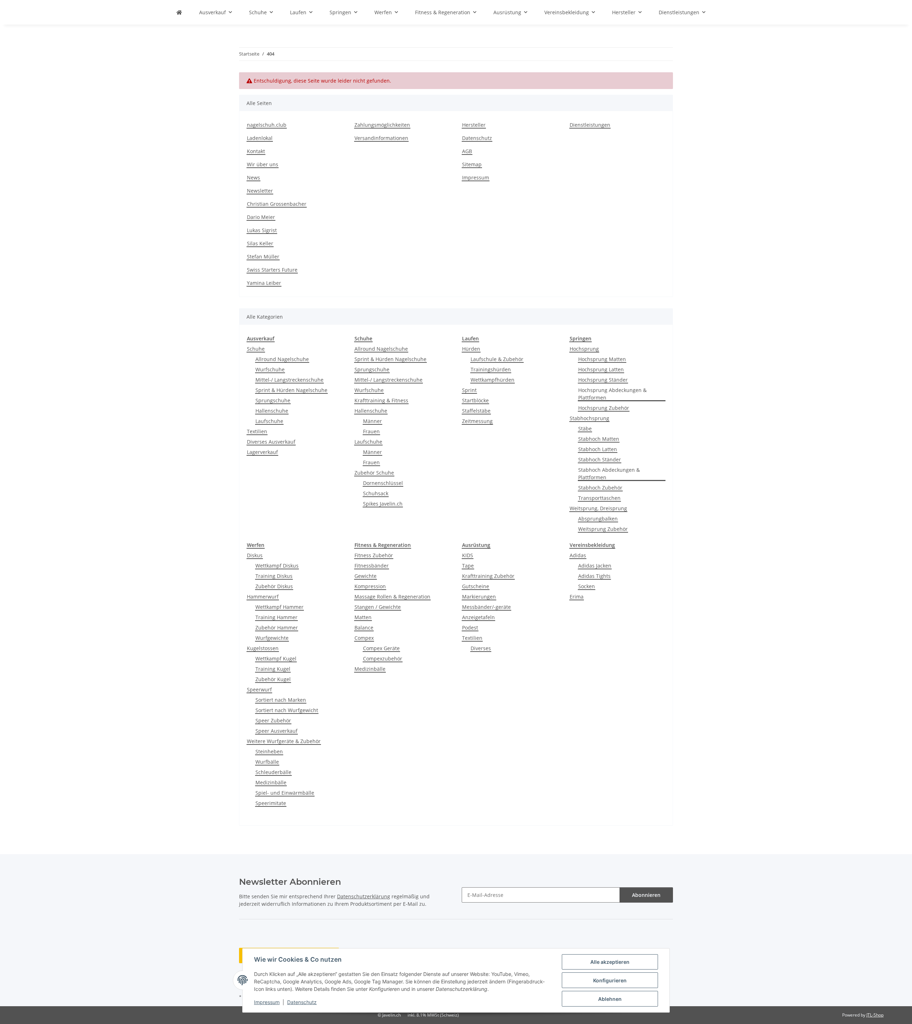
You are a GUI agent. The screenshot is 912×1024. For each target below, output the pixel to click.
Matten (363, 617)
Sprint (469, 390)
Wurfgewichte (272, 637)
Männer (372, 421)
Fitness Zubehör (373, 555)
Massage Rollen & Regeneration (392, 596)
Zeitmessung (477, 421)
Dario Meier (261, 217)
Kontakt (256, 151)
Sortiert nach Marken (280, 699)
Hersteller (474, 124)
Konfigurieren (610, 980)
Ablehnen (610, 999)
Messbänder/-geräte (486, 607)
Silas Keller (260, 243)
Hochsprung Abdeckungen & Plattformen (612, 394)
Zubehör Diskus (274, 586)
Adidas (578, 555)
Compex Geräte (381, 648)
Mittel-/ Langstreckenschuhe (289, 379)
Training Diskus (273, 576)
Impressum (267, 1002)
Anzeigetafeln (478, 617)
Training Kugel (272, 668)
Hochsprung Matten (602, 359)
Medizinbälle (270, 782)
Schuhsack (375, 493)
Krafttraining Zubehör (488, 576)
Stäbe (585, 428)
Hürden (471, 348)
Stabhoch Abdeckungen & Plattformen (609, 473)
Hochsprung (584, 348)
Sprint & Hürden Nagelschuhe (291, 390)
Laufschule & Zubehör (497, 359)
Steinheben (269, 751)
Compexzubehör (382, 658)
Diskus (255, 555)
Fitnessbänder (371, 565)
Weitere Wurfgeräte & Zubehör (284, 741)
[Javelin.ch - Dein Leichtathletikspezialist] (179, 12)
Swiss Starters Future (272, 269)
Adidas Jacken (594, 565)
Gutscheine (475, 586)
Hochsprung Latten (601, 369)
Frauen (371, 431)
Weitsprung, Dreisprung (598, 508)
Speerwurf (259, 689)
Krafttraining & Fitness (381, 400)
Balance (363, 627)
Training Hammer (276, 617)
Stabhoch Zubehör (600, 487)
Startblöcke (475, 400)
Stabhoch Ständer (599, 459)
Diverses (481, 648)
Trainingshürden (491, 369)
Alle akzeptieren (609, 962)
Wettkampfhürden (492, 379)
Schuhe (256, 348)
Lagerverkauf (262, 452)
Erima (577, 596)
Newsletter (260, 190)
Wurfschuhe (270, 369)
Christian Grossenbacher (276, 203)
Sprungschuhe (272, 400)
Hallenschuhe (271, 410)
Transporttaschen (599, 498)
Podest (470, 627)
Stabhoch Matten (598, 438)
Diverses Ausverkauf (271, 441)
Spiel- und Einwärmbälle (284, 792)
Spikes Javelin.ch (383, 503)
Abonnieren (646, 895)
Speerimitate (270, 803)
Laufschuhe (269, 421)
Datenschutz (302, 1002)
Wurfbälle (267, 761)
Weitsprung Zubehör (603, 529)
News (253, 177)
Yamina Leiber (264, 282)
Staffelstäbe (476, 410)
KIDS (467, 555)
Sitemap (472, 164)
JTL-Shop (875, 1015)
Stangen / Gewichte (377, 607)
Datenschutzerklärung (363, 896)
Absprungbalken (598, 518)
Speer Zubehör (273, 720)
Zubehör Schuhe (374, 472)
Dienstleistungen (590, 124)
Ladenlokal (260, 138)
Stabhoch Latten (597, 449)
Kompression (370, 586)
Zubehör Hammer (276, 627)
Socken (586, 586)
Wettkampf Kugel (275, 658)
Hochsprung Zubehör (603, 407)
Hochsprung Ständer (603, 379)
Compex (364, 637)
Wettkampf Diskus (277, 565)
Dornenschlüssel (383, 483)
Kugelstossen (263, 648)
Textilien (257, 431)
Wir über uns (262, 164)
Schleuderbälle (273, 772)
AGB (467, 151)
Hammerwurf (263, 596)
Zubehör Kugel (273, 679)
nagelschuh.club (266, 124)
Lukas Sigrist (262, 230)
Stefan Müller (263, 256)
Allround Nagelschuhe (282, 359)
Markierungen (479, 596)
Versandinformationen (381, 138)
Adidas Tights (594, 576)
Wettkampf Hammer (279, 607)
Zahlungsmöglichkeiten (382, 124)
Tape (468, 565)
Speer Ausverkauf (276, 730)
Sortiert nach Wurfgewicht (286, 710)
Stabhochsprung (589, 418)
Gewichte (365, 576)
